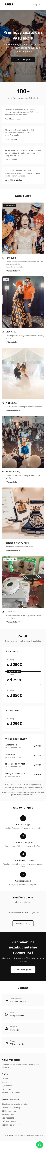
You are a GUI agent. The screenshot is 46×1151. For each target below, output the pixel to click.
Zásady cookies (8, 1114)
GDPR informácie (9, 1111)
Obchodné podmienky (11, 1107)
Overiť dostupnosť (23, 59)
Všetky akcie (23, 923)
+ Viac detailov (12, 271)
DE (43, 5)
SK (34, 5)
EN (39, 5)
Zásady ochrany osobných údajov (15, 1104)
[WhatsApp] (39, 1144)
